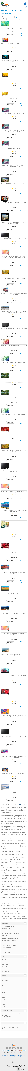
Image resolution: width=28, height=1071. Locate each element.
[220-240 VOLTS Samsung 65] (5, 505)
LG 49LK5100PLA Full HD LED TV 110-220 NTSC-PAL (14, 773)
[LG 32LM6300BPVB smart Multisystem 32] (5, 235)
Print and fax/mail (7, 1016)
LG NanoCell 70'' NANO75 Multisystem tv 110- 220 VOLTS (14, 345)
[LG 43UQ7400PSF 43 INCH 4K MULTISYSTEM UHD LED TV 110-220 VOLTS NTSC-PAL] (5, 93)
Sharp (3, 997)
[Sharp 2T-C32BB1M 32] (5, 324)
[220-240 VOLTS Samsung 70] (5, 486)
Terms (9, 1056)
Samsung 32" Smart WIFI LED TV (14, 593)
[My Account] (14, 4)
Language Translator (6, 952)
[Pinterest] (18, 1048)
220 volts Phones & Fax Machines (9, 945)
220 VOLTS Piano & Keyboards (9, 940)
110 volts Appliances (6, 947)
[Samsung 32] (5, 588)
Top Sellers (24, 1054)
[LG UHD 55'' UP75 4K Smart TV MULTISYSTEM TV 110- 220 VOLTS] (5, 446)
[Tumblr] (21, 1048)
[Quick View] (21, 34)
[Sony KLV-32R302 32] (5, 731)
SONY (3, 999)
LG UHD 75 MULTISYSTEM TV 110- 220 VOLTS (14, 379)
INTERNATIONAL (6, 980)
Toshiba (3, 1004)
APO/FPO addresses (7, 1019)
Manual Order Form (7, 1010)
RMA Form (4, 1022)
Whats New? (18, 1054)
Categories (5, 923)
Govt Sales (13, 1054)
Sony (3, 1001)
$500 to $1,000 (5, 968)
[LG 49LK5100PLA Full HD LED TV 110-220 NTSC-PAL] (5, 769)
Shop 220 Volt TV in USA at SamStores (10, 933)
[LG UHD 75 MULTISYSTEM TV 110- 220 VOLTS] (5, 375)
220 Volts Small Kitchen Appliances (9, 931)
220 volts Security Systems (8, 942)
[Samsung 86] (5, 608)
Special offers (12, 1055)
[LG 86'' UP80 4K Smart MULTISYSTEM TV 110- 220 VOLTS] (5, 392)
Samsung (4, 994)
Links (18, 1056)
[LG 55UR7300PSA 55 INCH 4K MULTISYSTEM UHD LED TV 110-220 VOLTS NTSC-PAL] (5, 126)
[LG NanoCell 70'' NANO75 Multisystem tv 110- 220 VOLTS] (5, 341)
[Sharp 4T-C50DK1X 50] (5, 56)
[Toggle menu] (11, 3)
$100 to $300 (5, 964)
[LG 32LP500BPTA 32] (5, 75)
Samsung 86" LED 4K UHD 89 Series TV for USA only (14, 613)
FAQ (9, 1054)
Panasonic (4, 990)
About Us (6, 1054)
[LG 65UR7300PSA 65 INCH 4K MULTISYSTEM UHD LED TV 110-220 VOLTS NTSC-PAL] (5, 110)
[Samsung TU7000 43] (5, 567)
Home (2, 1054)
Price (3, 956)
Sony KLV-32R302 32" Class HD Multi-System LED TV (14, 736)
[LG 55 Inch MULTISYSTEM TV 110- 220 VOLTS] (5, 428)
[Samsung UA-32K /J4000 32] (5, 670)
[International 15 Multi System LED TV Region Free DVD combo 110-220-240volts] (5, 198)
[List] (18, 16)
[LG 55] (5, 272)
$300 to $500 (5, 966)
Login (25, 0)
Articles (14, 1056)
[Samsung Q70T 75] (5, 524)
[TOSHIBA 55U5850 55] (4, 751)
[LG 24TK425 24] (5, 691)
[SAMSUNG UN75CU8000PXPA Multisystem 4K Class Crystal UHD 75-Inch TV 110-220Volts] (5, 23)
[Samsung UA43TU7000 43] (5, 289)
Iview (3, 983)
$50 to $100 (4, 961)
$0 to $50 (4, 959)
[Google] (15, 1048)
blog (12, 1056)
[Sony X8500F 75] (5, 545)
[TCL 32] (5, 711)
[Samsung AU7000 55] (5, 628)
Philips (3, 992)
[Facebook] (7, 1048)
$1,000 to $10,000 (6, 971)
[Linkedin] (13, 1048)
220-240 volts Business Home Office (10, 938)
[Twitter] (10, 1048)
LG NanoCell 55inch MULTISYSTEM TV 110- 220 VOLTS (14, 414)
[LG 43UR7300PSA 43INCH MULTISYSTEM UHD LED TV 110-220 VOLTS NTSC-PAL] (5, 161)
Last (25, 18)
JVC (3, 985)
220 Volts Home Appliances (8, 928)
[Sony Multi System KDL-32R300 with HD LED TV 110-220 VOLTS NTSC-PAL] (5, 465)
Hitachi (3, 978)
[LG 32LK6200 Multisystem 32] (5, 787)
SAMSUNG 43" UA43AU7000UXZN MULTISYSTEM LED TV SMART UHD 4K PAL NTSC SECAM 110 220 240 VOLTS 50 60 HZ (14, 258)
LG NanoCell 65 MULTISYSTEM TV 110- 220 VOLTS (14, 362)
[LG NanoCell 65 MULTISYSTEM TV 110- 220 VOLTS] (5, 358)
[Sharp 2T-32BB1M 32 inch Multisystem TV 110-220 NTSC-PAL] (5, 649)
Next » (21, 18)
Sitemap (21, 1056)
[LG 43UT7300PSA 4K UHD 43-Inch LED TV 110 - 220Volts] (5, 39)
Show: (4, 18)
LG (2, 987)
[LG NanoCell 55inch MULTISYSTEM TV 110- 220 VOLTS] (5, 410)
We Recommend (5, 1055)
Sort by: (2, 16)
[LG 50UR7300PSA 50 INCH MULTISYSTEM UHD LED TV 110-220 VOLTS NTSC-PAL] (5, 143)
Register (21, 0)
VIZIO (3, 1006)
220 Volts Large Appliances (8, 926)
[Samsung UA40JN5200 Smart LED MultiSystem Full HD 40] (5, 180)
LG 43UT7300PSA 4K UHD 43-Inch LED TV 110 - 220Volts (14, 43)
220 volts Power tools (6, 935)
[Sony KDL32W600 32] (5, 307)
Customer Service (18, 1055)
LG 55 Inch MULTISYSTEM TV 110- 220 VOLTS (14, 433)
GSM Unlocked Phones (7, 950)
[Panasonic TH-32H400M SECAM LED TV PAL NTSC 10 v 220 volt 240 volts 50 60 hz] (5, 217)
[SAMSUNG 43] (5, 252)
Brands (4, 975)
